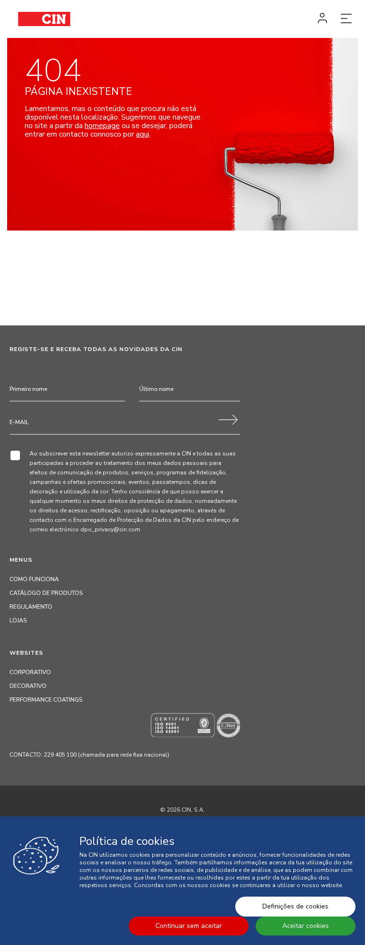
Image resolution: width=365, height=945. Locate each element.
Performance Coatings (46, 700)
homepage (102, 125)
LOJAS (18, 620)
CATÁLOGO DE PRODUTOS (46, 593)
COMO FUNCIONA (34, 579)
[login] (322, 19)
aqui (142, 134)
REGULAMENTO (31, 607)
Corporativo (30, 672)
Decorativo (28, 686)
